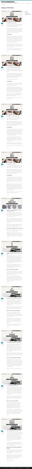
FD (24, 3)
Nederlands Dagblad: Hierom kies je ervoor (14, 430)
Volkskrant (8, 3)
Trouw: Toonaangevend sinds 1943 (12, 385)
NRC (12, 3)
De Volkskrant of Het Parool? (11, 22)
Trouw (19, 3)
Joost (2, 301)
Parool (22, 3)
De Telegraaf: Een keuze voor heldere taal (14, 342)
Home (3, 3)
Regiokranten (28, 3)
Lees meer (8, 51)
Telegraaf (15, 3)
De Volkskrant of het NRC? (11, 163)
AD (5, 3)
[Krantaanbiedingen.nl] (9, 1)
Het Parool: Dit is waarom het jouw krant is (14, 298)
